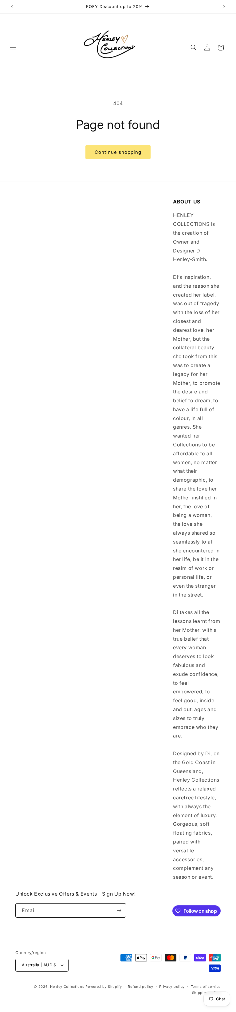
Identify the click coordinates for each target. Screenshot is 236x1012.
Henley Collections (67, 986)
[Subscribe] (119, 910)
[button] (13, 47)
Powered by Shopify (103, 986)
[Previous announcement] (12, 6)
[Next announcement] (224, 6)
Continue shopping (118, 152)
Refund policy (140, 986)
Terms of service (206, 986)
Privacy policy (172, 986)
